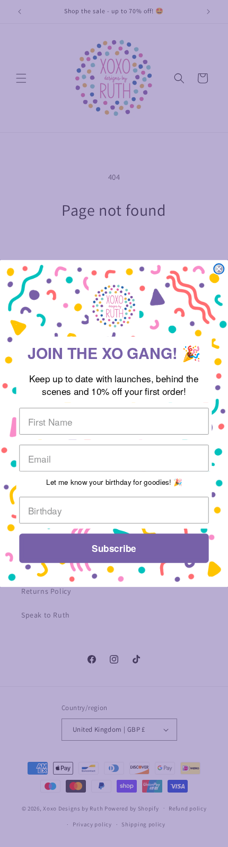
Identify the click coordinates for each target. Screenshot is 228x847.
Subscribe (114, 548)
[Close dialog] (219, 269)
